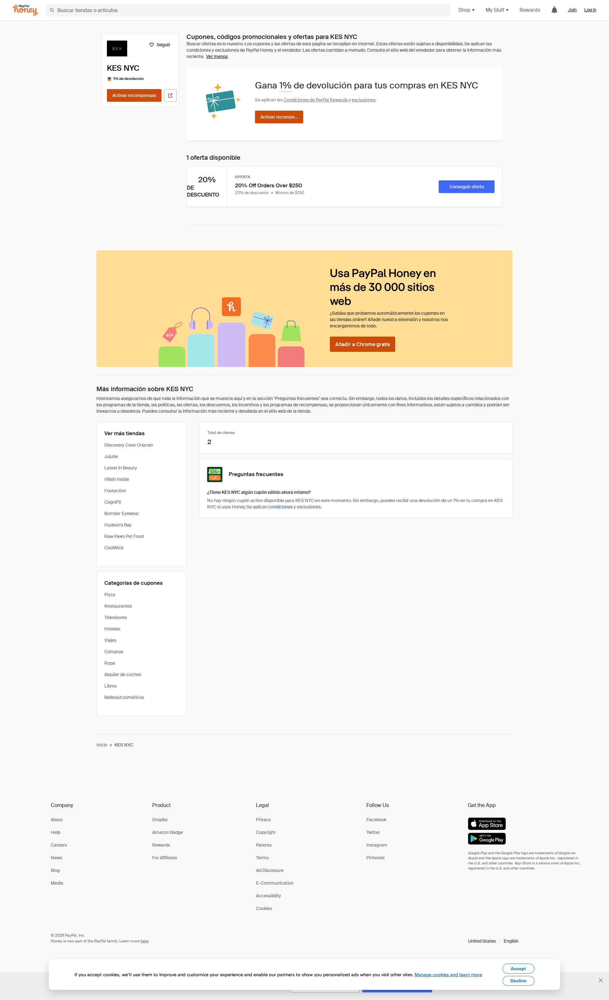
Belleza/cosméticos (124, 697)
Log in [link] (590, 10)
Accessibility (268, 896)
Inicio (101, 745)
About (57, 820)
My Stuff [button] (495, 10)
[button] (493, 941)
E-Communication (274, 883)
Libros (110, 686)
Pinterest (375, 858)
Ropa (109, 663)
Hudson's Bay (118, 525)
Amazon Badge (167, 832)
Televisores (115, 617)
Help (55, 832)
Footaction (115, 491)
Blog (55, 870)
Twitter (373, 832)
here (144, 941)
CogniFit (112, 502)
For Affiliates (164, 858)
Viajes (110, 640)
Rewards (530, 10)
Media (57, 883)
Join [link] (572, 10)
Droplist (160, 820)
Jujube (111, 456)
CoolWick (113, 548)
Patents (264, 845)
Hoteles (112, 629)
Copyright (266, 832)
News (56, 858)
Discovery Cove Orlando (128, 445)
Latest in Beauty (120, 468)
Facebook (376, 820)
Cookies (264, 908)
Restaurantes (118, 606)
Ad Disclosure (270, 870)
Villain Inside (116, 479)
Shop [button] (464, 10)
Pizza (109, 594)
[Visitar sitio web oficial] (170, 95)
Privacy (263, 820)
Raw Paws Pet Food (124, 536)
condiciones (280, 507)
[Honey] (25, 10)
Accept (518, 968)
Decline (518, 980)
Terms (262, 858)
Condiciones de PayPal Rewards (316, 100)
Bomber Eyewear (121, 513)
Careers (59, 845)
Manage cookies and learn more (448, 974)
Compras (113, 652)
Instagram (376, 845)
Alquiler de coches (122, 674)
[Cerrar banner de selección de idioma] (601, 980)
